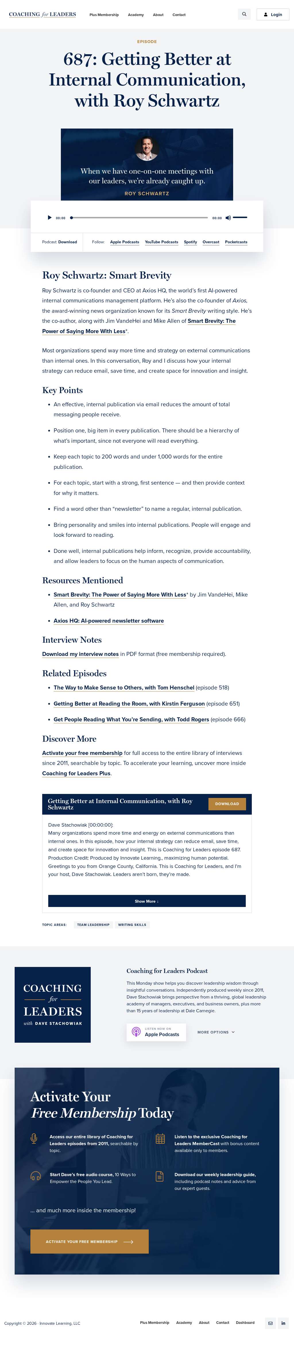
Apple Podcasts (124, 242)
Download (67, 242)
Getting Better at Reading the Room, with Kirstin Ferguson (129, 703)
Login (276, 14)
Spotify (190, 242)
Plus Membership (154, 1322)
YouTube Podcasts (161, 242)
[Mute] (228, 218)
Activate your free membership (82, 753)
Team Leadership (93, 925)
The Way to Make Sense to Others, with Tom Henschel (124, 687)
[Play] (50, 218)
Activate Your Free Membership (82, 1242)
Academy (184, 1322)
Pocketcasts (236, 242)
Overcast (211, 242)
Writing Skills (132, 925)
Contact (222, 1322)
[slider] (241, 217)
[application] (147, 218)
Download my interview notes (80, 654)
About (204, 1322)
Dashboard (245, 1322)
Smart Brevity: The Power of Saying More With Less (120, 594)
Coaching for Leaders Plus (76, 773)
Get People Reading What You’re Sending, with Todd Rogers (131, 719)
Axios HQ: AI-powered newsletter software (109, 620)
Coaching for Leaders (42, 14)
